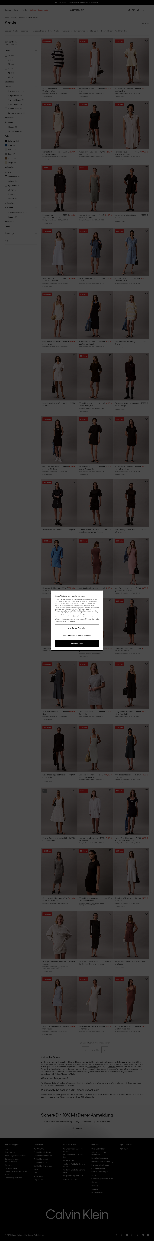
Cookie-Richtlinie (92, 619)
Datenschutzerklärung (69, 621)
